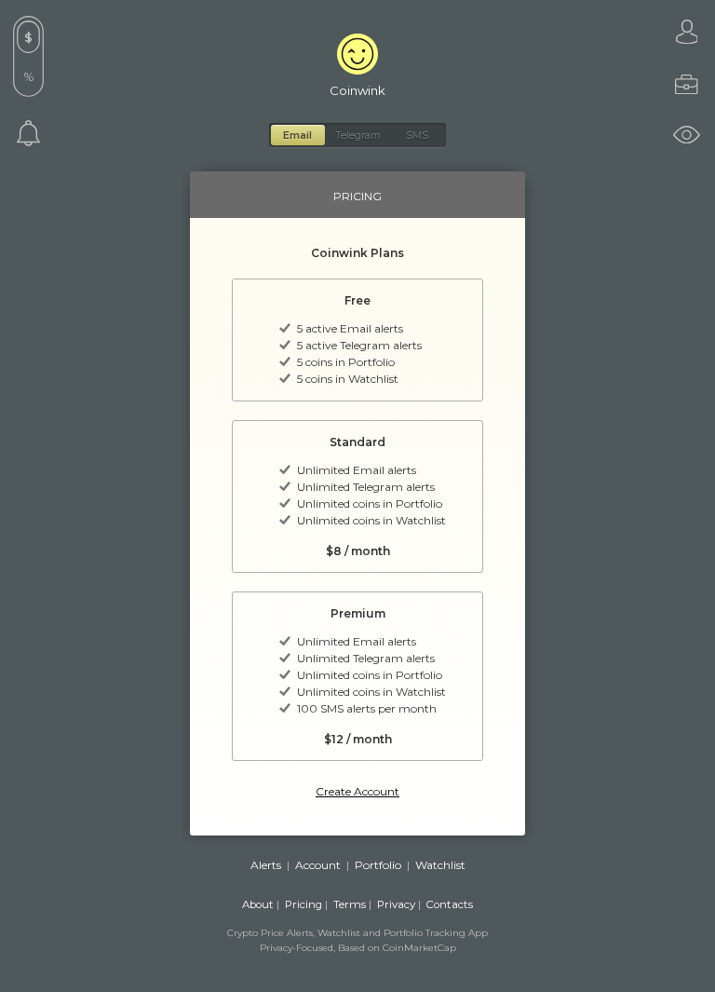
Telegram (358, 135)
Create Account (357, 791)
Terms (349, 904)
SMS (417, 135)
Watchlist (440, 865)
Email (297, 135)
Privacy (396, 904)
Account (318, 865)
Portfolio (378, 865)
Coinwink (357, 90)
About (258, 904)
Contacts (449, 904)
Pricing (303, 904)
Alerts (265, 865)
